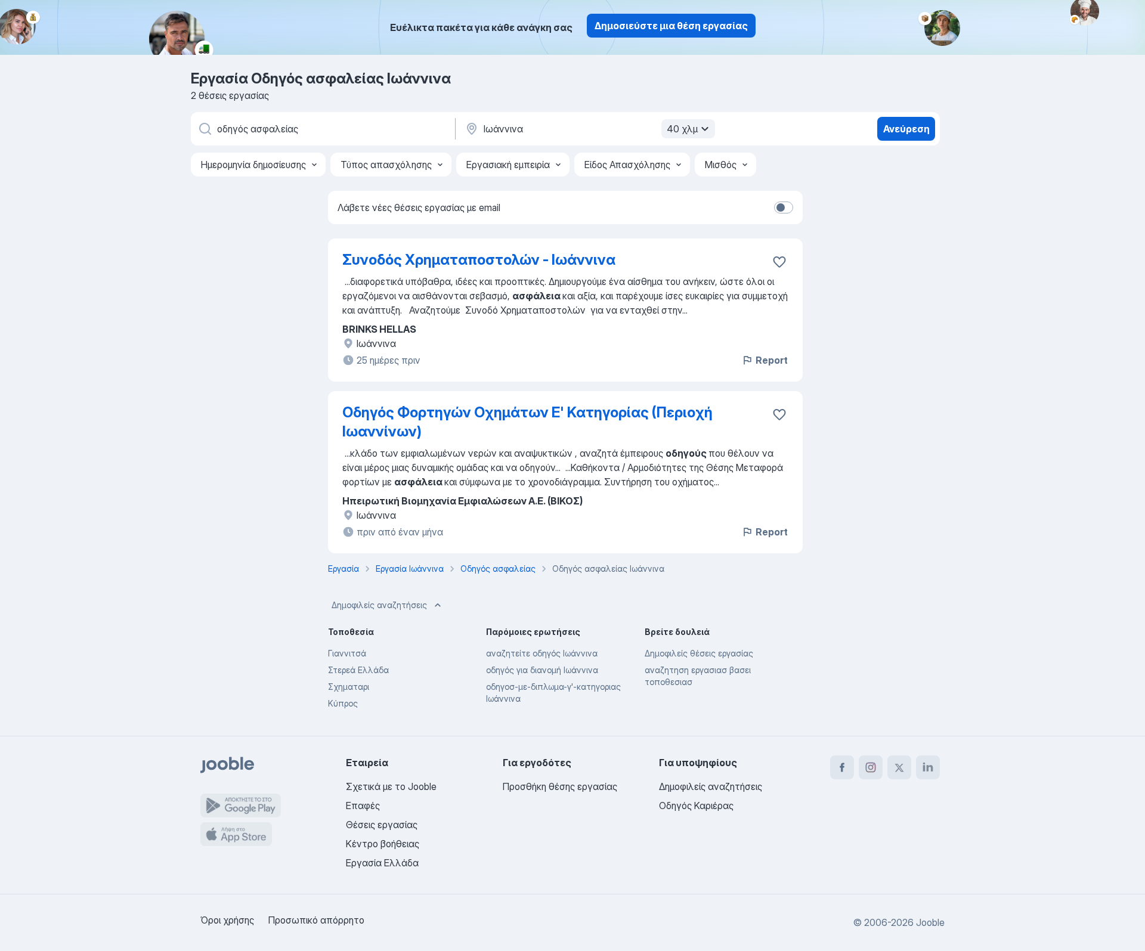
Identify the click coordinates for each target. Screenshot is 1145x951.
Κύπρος (343, 703)
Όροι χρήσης (227, 920)
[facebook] (842, 767)
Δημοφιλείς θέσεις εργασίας (699, 653)
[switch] (783, 207)
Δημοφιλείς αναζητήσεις (379, 605)
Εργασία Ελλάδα (382, 863)
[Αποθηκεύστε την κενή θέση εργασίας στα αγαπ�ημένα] (779, 261)
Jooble (930, 922)
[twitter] (899, 767)
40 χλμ (682, 129)
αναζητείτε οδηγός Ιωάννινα (542, 653)
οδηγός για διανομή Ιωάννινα (542, 670)
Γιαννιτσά (347, 653)
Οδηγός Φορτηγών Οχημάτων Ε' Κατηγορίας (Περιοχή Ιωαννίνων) (527, 422)
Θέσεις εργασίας (381, 825)
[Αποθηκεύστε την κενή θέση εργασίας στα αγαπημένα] (779, 414)
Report (772, 360)
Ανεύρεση (906, 129)
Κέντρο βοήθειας (382, 844)
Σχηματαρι (348, 687)
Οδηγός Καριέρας (696, 805)
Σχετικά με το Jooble (391, 786)
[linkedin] (928, 767)
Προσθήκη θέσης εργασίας (560, 786)
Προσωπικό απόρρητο (316, 920)
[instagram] (871, 767)
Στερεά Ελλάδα (358, 670)
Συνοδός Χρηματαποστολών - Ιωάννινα (478, 259)
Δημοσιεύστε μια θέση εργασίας (671, 26)
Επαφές (363, 805)
